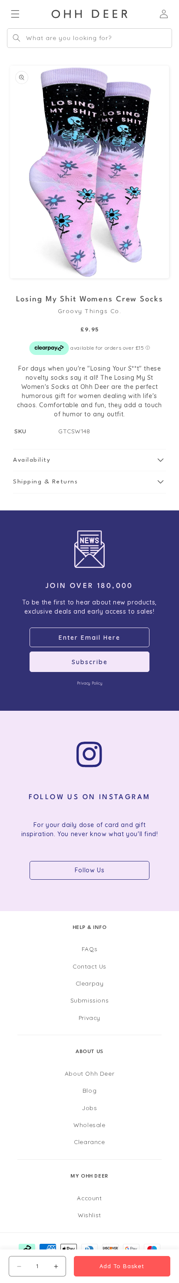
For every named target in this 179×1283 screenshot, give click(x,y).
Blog (89, 1090)
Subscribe (90, 662)
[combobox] (89, 38)
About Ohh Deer (89, 1073)
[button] (89, 460)
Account (89, 1198)
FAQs (89, 948)
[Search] (16, 37)
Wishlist (89, 1215)
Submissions (89, 1000)
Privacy (89, 1017)
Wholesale (89, 1124)
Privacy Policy (89, 683)
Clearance (89, 1141)
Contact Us (89, 966)
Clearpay (90, 983)
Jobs (89, 1107)
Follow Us (89, 870)
